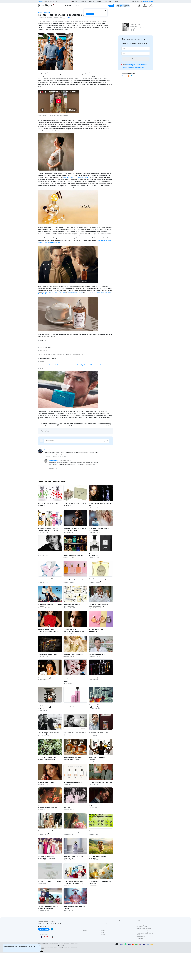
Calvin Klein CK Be (94, 292)
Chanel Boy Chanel (43, 294)
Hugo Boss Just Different (88, 365)
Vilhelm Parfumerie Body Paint (51, 242)
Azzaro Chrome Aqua (102, 365)
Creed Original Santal (105, 292)
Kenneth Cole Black (75, 365)
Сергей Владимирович (51, 450)
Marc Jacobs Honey (68, 177)
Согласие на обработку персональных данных (137, 64)
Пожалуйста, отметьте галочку (128, 62)
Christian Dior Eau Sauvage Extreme (59, 365)
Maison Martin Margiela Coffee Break (54, 292)
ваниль (42, 344)
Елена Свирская (54, 460)
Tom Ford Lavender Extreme (75, 292)
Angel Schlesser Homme (82, 177)
